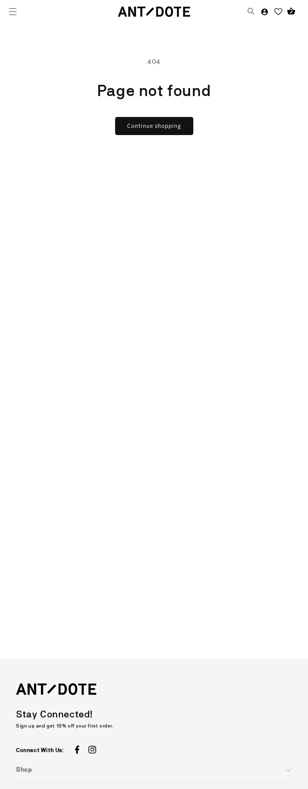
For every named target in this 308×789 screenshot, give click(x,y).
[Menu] (13, 11)
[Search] (251, 11)
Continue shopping (154, 125)
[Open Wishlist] (278, 11)
